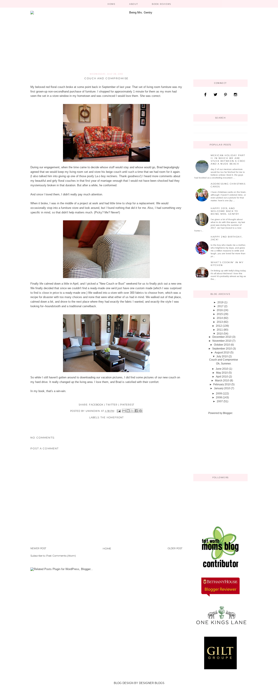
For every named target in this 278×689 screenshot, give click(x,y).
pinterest (127, 404)
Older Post (175, 548)
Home (111, 4)
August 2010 (222, 352)
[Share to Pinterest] (140, 411)
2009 (219, 393)
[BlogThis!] (128, 411)
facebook (96, 404)
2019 (220, 302)
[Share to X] (132, 411)
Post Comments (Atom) (61, 555)
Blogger (227, 413)
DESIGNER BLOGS (151, 683)
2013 (220, 321)
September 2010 (222, 348)
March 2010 (222, 380)
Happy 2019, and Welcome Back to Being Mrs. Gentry (225, 211)
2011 (220, 329)
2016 (220, 310)
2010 (220, 333)
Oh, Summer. (223, 363)
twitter (111, 404)
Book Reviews (161, 4)
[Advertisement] (215, 444)
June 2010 (222, 368)
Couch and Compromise (223, 359)
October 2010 (222, 344)
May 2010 (222, 372)
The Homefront (112, 417)
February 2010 (222, 384)
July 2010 (222, 356)
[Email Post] (118, 410)
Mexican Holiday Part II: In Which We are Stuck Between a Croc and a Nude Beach (228, 159)
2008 (219, 397)
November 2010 (222, 340)
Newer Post (38, 548)
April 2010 (222, 376)
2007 (220, 401)
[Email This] (124, 411)
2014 (220, 318)
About (133, 4)
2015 (220, 314)
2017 (220, 306)
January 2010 (222, 388)
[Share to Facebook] (136, 411)
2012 (219, 325)
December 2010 (222, 336)
